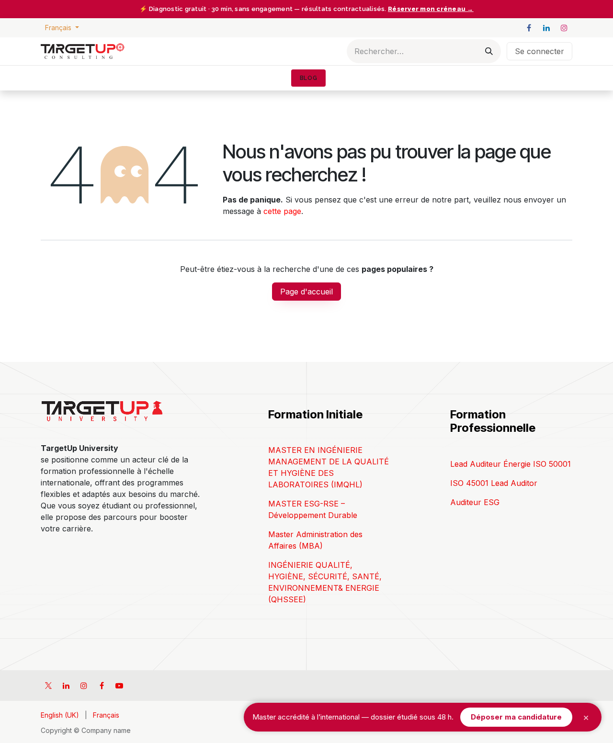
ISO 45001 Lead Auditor (493, 483)
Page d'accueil (306, 291)
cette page (282, 211)
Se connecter (539, 51)
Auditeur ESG (474, 502)
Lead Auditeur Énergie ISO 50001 (510, 464)
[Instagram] (564, 27)
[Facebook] (528, 27)
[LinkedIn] (546, 27)
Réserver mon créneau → (431, 8)
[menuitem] (308, 78)
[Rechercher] (489, 51)
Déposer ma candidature (516, 716)
